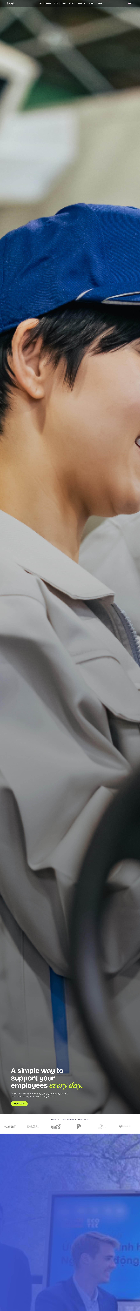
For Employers (45, 3)
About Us (81, 3)
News (100, 3)
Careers (91, 3)
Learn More (19, 1104)
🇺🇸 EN (130, 3)
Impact (71, 3)
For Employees (60, 3)
